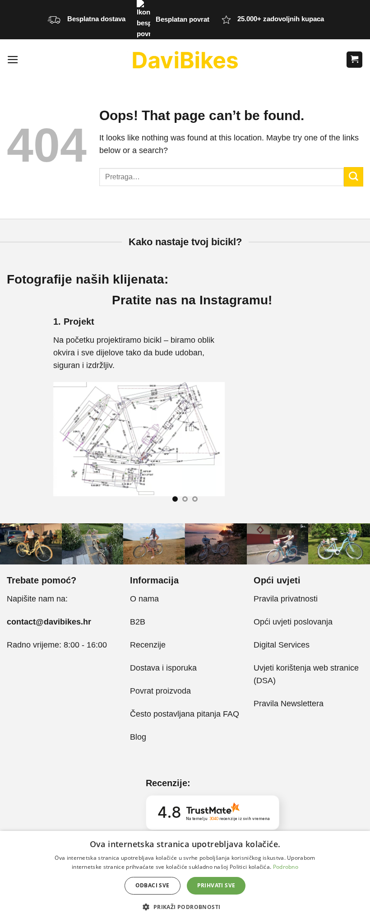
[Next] (351, 412)
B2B (137, 621)
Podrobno (285, 867)
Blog (138, 736)
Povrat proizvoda (160, 690)
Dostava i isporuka (163, 667)
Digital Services (283, 644)
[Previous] (19, 412)
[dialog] (185, 877)
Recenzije (148, 644)
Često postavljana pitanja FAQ (184, 713)
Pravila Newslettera (289, 703)
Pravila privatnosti (286, 598)
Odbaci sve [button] (152, 885)
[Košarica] (354, 59)
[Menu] (13, 59)
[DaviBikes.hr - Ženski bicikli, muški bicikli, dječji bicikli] (185, 59)
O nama (144, 598)
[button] (184, 906)
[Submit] (353, 176)
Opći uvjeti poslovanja (293, 621)
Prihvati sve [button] (216, 885)
